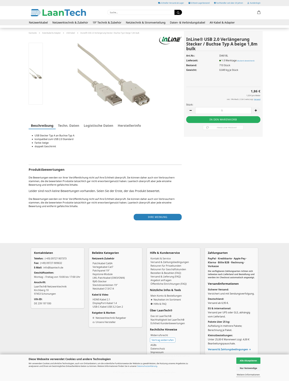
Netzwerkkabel (38, 22)
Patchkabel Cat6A (102, 263)
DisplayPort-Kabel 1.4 (105, 303)
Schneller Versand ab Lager (172, 3)
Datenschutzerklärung (147, 366)
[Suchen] (178, 12)
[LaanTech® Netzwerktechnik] (58, 12)
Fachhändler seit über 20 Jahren (229, 3)
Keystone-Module (103, 274)
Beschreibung (42, 125)
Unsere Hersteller (106, 322)
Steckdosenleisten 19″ (105, 285)
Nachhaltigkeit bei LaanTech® (167, 319)
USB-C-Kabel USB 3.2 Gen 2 (108, 306)
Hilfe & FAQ (160, 303)
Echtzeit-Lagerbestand (200, 3)
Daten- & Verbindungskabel (187, 22)
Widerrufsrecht (159, 335)
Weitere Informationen (248, 374)
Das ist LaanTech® (161, 316)
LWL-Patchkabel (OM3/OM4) (109, 277)
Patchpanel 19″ (101, 270)
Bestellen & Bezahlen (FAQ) (166, 273)
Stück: (189, 104)
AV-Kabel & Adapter (222, 22)
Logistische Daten (98, 125)
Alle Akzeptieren (248, 360)
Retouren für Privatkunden (166, 265)
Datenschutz (158, 348)
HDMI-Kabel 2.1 (101, 299)
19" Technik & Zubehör (107, 22)
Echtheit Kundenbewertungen (168, 323)
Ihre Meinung (157, 217)
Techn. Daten (68, 125)
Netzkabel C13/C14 (103, 288)
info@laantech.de (53, 267)
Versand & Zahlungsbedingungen (170, 262)
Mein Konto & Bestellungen (166, 295)
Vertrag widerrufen (163, 340)
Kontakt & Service (161, 258)
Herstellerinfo (129, 125)
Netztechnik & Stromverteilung (145, 22)
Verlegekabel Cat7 (103, 267)
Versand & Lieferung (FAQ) (166, 276)
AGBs (154, 345)
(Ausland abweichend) (245, 61)
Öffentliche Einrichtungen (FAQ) (169, 283)
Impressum (157, 352)
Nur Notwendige (248, 368)
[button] (259, 12)
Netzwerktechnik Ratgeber (111, 318)
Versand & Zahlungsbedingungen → (229, 349)
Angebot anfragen (161, 280)
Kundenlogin (254, 3)
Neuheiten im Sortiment (167, 299)
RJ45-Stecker (100, 281)
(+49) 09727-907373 (56, 258)
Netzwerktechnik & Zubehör (70, 22)
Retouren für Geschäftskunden (168, 269)
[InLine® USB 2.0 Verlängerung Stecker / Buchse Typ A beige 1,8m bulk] (113, 74)
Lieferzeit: (192, 60)
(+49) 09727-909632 (51, 263)
